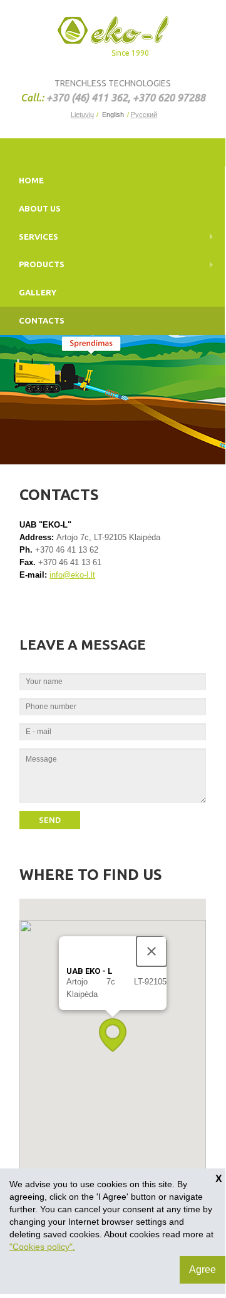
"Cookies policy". (42, 1247)
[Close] (151, 951)
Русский (143, 114)
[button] (112, 1034)
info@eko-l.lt (72, 575)
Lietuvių (82, 114)
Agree (202, 1269)
